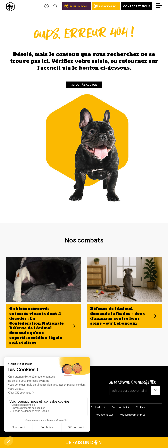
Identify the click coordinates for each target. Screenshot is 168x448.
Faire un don (78, 6)
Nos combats (84, 240)
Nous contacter (104, 415)
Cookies (140, 407)
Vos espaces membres (132, 415)
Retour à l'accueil (83, 84)
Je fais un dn (84, 442)
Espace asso (107, 6)
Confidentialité (120, 407)
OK (155, 390)
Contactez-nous (136, 6)
